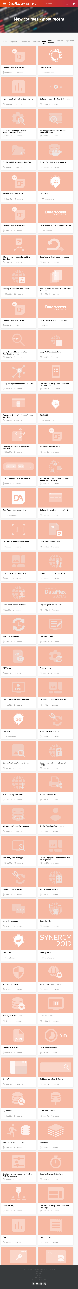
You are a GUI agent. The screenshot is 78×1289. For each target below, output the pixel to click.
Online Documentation (39, 1279)
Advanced (36, 42)
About (39, 1275)
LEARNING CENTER (28, 4)
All (6, 42)
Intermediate (25, 42)
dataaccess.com (39, 1277)
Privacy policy (39, 1271)
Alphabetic (70, 41)
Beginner (13, 42)
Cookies (39, 1273)
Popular (60, 41)
